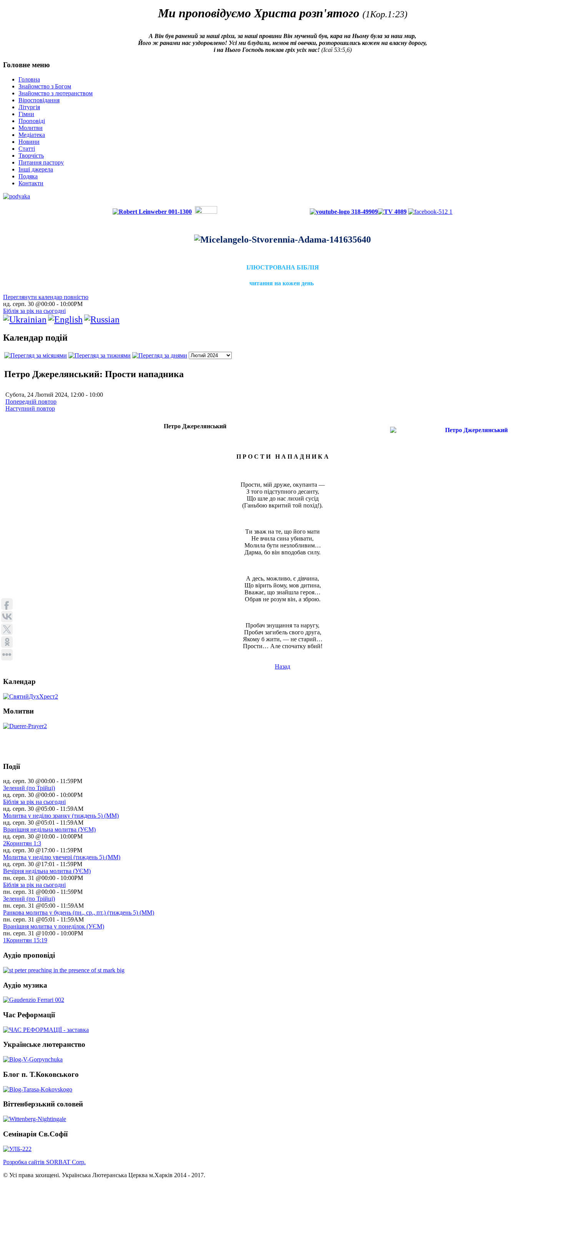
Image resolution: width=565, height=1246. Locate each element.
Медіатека (31, 134)
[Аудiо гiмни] (33, 999)
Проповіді (31, 121)
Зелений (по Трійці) (29, 788)
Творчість (31, 155)
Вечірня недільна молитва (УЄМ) (47, 871)
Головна (29, 79)
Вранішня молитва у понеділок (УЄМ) (53, 926)
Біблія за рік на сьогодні (34, 311)
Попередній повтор (30, 401)
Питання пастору (41, 162)
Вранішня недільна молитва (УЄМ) (49, 829)
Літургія (29, 107)
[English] (65, 319)
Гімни (26, 114)
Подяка (28, 176)
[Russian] (102, 319)
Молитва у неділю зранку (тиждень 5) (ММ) (61, 815)
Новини (29, 141)
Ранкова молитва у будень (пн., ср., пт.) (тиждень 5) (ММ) (78, 912)
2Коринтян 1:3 (22, 843)
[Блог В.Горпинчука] (33, 1059)
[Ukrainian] (25, 319)
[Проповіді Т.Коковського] (37, 1088)
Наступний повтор (30, 408)
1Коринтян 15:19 (25, 940)
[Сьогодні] (159, 355)
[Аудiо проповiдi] (64, 970)
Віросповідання (39, 100)
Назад (282, 666)
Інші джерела (35, 169)
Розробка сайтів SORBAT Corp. (44, 1162)
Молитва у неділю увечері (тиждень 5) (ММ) (61, 857)
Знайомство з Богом (44, 86)
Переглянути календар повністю (45, 297)
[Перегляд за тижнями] (99, 355)
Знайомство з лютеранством (55, 93)
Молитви (30, 128)
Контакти (30, 183)
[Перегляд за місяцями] (35, 355)
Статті (26, 148)
